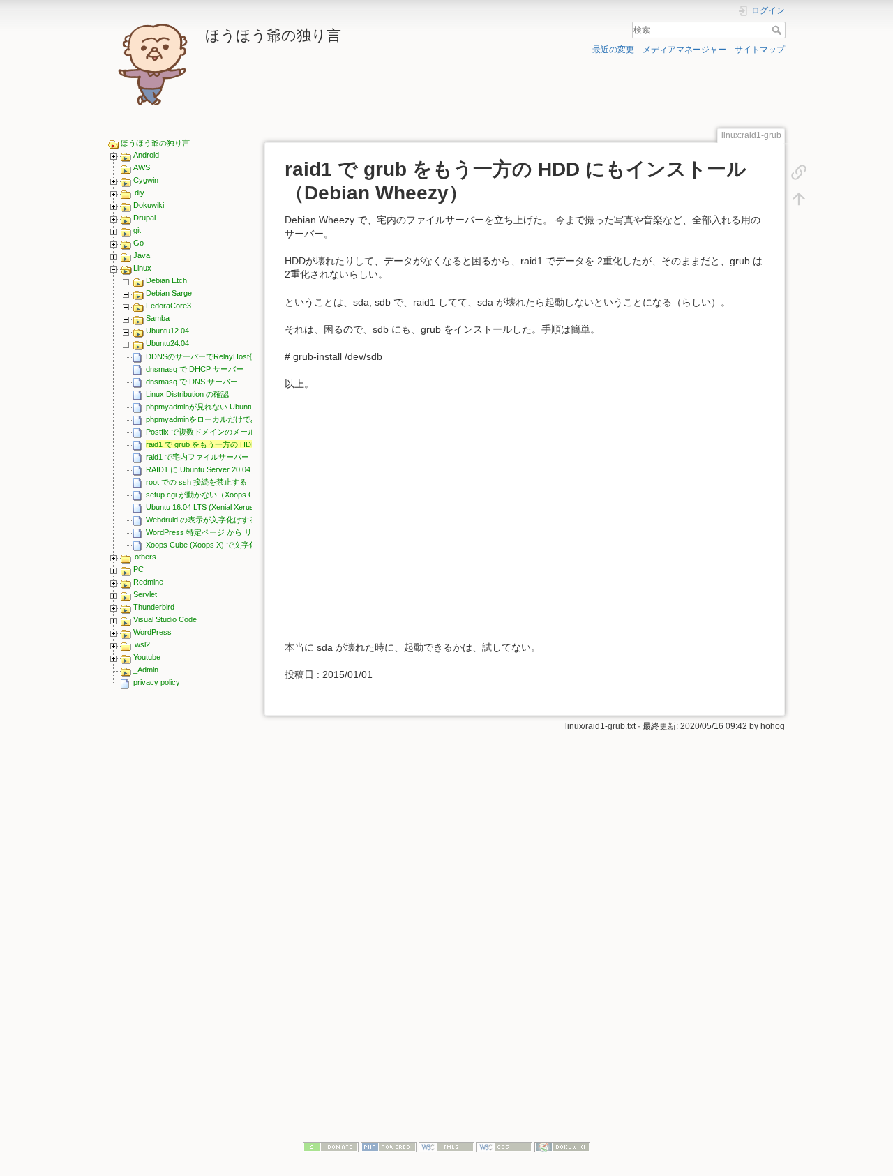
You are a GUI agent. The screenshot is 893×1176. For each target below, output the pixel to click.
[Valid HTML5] (446, 1146)
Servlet (145, 594)
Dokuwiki (148, 205)
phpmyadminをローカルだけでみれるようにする (229, 419)
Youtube (146, 657)
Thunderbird (153, 607)
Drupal (144, 217)
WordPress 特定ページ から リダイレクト (218, 532)
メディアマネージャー (684, 49)
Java (141, 255)
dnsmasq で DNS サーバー (192, 381)
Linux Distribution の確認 (187, 394)
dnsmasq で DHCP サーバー (194, 369)
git (137, 230)
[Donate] (331, 1146)
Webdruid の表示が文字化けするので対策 (216, 519)
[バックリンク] (799, 171)
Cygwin (145, 180)
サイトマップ (760, 49)
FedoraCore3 (168, 305)
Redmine (148, 582)
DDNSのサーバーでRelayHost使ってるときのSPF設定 (239, 356)
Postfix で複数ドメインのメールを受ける (216, 432)
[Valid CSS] (504, 1146)
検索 (778, 30)
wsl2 (142, 644)
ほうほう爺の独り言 (155, 143)
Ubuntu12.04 (167, 330)
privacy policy (156, 682)
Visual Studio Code (165, 619)
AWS (141, 167)
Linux (142, 268)
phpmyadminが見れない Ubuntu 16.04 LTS (218, 406)
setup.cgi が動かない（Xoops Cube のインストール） (238, 494)
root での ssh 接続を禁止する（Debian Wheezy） (231, 482)
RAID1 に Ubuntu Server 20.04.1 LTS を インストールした (245, 469)
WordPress (152, 632)
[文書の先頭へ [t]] (799, 198)
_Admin (145, 669)
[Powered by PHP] (389, 1146)
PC (138, 569)
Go (138, 243)
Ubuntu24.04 (167, 343)
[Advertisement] (180, 911)
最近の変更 (613, 49)
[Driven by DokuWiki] (562, 1146)
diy (139, 192)
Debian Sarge (169, 293)
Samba (158, 318)
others (145, 556)
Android (146, 155)
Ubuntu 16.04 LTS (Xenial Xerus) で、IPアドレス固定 (236, 507)
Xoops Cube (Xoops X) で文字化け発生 (213, 545)
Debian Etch (166, 280)
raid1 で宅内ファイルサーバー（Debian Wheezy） (232, 457)
